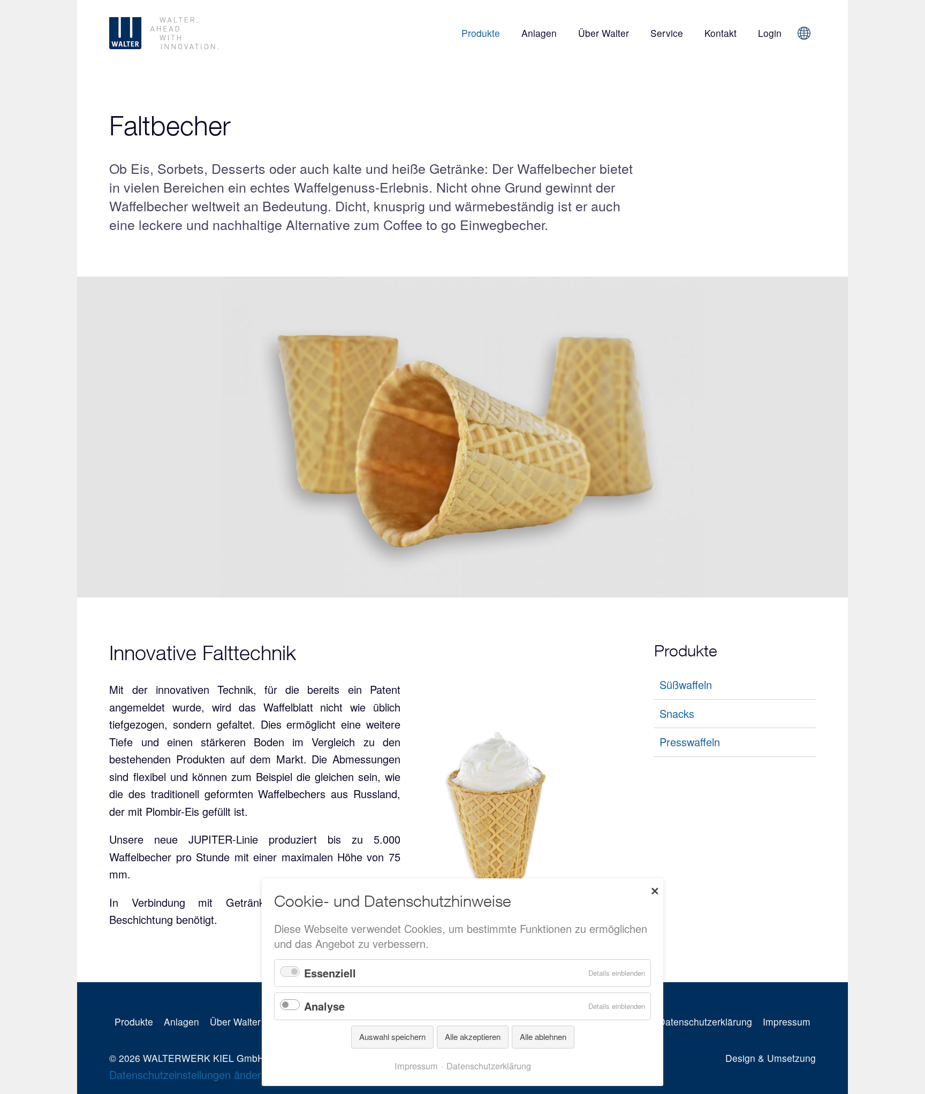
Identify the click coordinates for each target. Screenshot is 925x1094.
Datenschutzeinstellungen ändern (188, 1074)
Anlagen (539, 33)
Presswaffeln (689, 741)
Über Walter (603, 33)
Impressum (786, 1021)
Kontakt (720, 33)
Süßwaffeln (685, 684)
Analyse (324, 1006)
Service (666, 33)
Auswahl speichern (392, 1036)
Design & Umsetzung (770, 1058)
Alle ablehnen (543, 1036)
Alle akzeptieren (473, 1036)
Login (770, 33)
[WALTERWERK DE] (222, 33)
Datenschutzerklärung (705, 1021)
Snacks (676, 713)
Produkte (480, 33)
